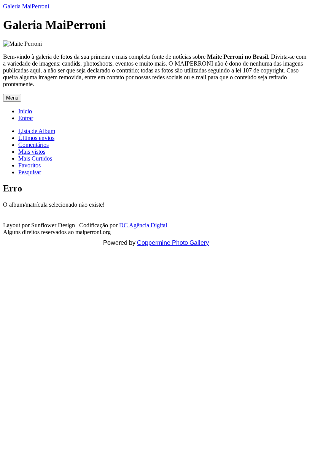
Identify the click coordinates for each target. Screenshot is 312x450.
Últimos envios (36, 138)
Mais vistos (31, 151)
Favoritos (29, 165)
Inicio (25, 111)
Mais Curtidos (35, 158)
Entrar (25, 118)
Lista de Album (36, 131)
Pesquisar (29, 172)
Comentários (33, 144)
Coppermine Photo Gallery (173, 242)
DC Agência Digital (143, 225)
